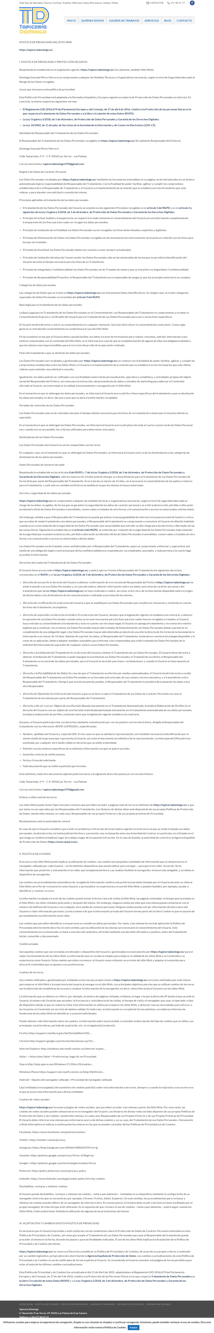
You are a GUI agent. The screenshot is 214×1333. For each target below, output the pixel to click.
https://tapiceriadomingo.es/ (36, 49)
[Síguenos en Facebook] (192, 3)
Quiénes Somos (92, 20)
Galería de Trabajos (124, 20)
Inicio (71, 20)
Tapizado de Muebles (158, 1304)
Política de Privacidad (74, 1304)
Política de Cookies (47, 1304)
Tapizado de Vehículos (130, 1304)
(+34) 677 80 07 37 (39, 1317)
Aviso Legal (26, 1304)
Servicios (152, 20)
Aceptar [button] (133, 1327)
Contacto (184, 20)
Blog (167, 20)
